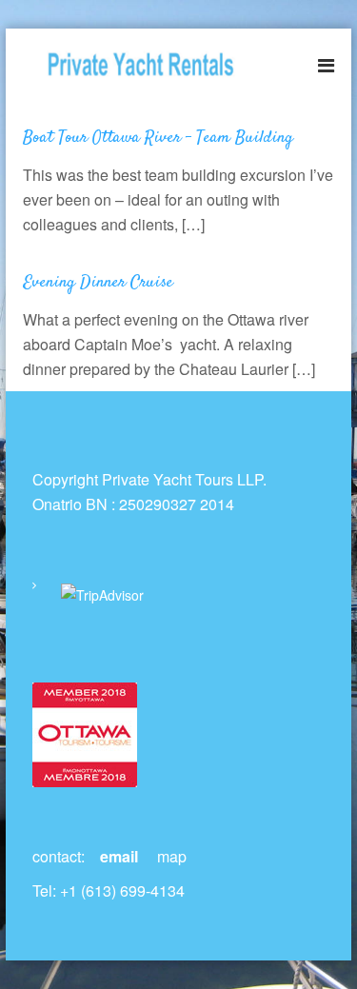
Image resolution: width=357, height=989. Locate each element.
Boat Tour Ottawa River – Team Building (158, 138)
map (172, 856)
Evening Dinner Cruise (98, 282)
